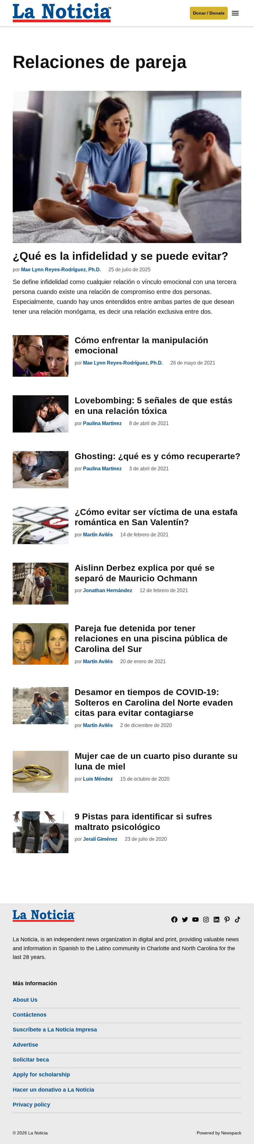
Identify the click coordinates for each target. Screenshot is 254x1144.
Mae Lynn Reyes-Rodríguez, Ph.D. (61, 269)
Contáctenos (29, 1015)
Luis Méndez (98, 779)
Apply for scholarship (41, 1074)
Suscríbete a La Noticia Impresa (55, 1029)
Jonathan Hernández (107, 590)
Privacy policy (31, 1105)
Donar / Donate (209, 13)
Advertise (25, 1045)
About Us (25, 1000)
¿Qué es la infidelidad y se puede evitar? (120, 256)
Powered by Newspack (219, 1132)
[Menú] (236, 13)
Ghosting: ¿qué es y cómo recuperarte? (157, 456)
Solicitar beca (31, 1060)
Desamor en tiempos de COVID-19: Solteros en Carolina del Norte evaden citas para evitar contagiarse (154, 702)
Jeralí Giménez (100, 839)
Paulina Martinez (102, 423)
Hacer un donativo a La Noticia (53, 1090)
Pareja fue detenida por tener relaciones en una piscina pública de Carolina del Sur (151, 638)
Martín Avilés (98, 534)
